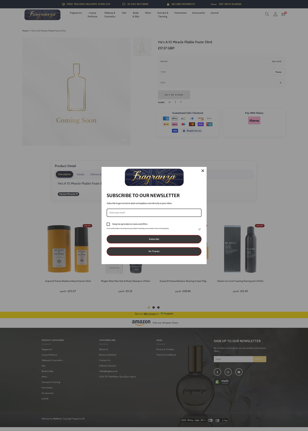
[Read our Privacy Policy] (199, 229)
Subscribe (154, 239)
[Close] (203, 171)
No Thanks (154, 251)
